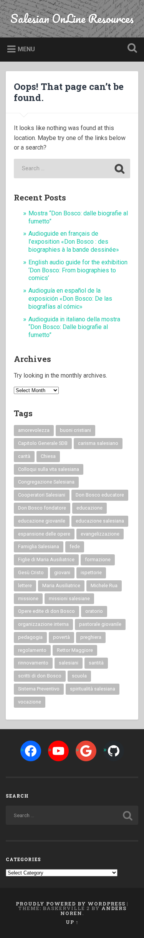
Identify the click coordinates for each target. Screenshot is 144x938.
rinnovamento (33, 663)
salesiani (68, 663)
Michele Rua (104, 585)
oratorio (94, 611)
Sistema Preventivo (39, 689)
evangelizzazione (100, 534)
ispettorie (91, 572)
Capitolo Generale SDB (43, 443)
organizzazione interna (43, 624)
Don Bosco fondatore (42, 508)
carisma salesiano (98, 443)
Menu (26, 49)
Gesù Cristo (31, 572)
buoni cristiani (75, 430)
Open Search (130, 48)
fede (75, 546)
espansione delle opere (44, 534)
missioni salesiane (69, 598)
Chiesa (48, 456)
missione (28, 598)
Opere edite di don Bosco (46, 611)
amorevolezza (34, 430)
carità (24, 456)
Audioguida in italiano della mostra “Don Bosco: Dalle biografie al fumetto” (74, 327)
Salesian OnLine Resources (72, 18)
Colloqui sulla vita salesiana (48, 469)
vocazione (29, 702)
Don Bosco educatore (100, 495)
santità (96, 663)
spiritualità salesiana (92, 689)
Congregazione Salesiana (46, 482)
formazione (98, 559)
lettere (25, 585)
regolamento (32, 650)
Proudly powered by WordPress (70, 904)
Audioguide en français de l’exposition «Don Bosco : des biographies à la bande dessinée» (73, 241)
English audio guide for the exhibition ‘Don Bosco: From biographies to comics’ (77, 270)
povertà (61, 637)
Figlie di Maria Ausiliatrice (46, 559)
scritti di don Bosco (39, 676)
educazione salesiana (100, 521)
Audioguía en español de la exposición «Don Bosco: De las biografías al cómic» (70, 298)
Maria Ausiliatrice (61, 585)
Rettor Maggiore (75, 650)
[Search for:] (72, 168)
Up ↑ (72, 922)
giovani (62, 572)
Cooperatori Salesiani (41, 495)
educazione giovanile (41, 521)
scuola (79, 676)
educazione (89, 508)
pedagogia (30, 637)
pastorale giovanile (100, 624)
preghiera (90, 637)
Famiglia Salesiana (38, 546)
